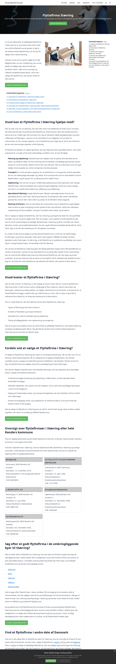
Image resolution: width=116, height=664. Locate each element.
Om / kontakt (97, 3)
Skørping (11, 569)
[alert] (58, 656)
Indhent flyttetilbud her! (58, 23)
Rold (10, 573)
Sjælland (86, 3)
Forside (64, 3)
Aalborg (11, 582)
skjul (27, 93)
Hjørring (11, 578)
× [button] (114, 651)
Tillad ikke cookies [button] (64, 660)
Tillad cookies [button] (51, 660)
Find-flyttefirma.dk (14, 2)
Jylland (72, 3)
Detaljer (76, 657)
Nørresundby (13, 586)
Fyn (78, 3)
